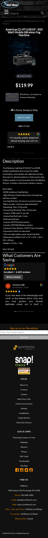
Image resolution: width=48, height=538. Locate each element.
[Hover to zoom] (24, 58)
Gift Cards (24, 456)
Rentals (24, 408)
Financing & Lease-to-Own (24, 437)
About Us (24, 385)
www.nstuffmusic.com (26, 504)
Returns (24, 447)
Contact (24, 389)
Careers (24, 394)
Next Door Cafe (24, 399)
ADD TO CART (24, 117)
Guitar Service (24, 418)
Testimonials (24, 461)
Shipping (24, 442)
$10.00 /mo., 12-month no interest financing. (30, 95)
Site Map (24, 466)
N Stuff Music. (11, 533)
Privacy (24, 451)
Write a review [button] (13, 277)
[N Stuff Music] (10, 4)
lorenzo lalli (19, 284)
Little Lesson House (24, 404)
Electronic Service (24, 422)
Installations (24, 413)
